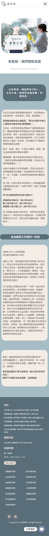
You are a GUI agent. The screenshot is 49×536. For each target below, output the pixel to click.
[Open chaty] (41, 529)
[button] (45, 4)
